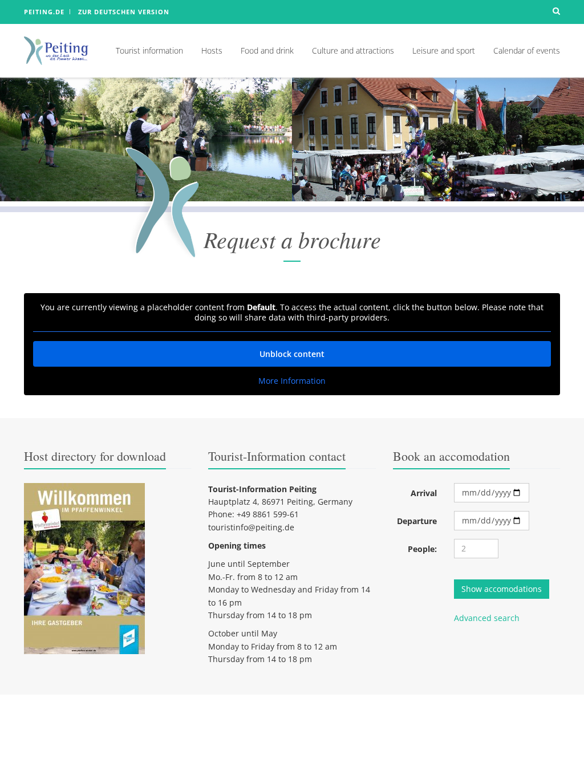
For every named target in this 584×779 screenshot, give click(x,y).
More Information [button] (292, 381)
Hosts (211, 50)
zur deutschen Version (123, 11)
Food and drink (267, 50)
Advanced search (487, 617)
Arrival (424, 493)
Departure (417, 521)
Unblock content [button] (292, 353)
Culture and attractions (353, 50)
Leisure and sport (443, 50)
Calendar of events (526, 50)
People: (422, 548)
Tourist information (149, 50)
